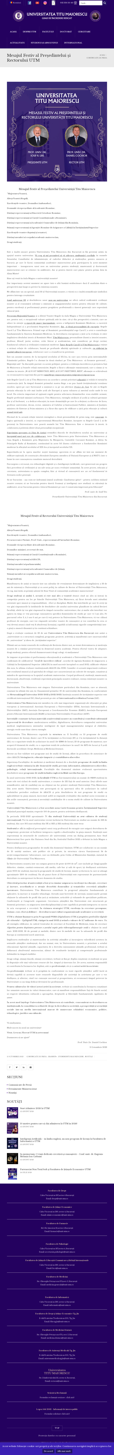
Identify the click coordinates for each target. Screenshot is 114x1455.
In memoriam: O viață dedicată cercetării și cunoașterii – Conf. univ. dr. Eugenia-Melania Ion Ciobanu (61, 1155)
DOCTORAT (66, 32)
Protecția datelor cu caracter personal (57, 1435)
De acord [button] (48, 1451)
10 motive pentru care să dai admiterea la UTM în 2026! (48, 1123)
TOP (57, 1428)
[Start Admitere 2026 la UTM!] (12, 1112)
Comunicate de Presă (36, 1057)
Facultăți (48, 32)
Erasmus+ (52, 1057)
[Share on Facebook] (10, 1067)
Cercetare (84, 32)
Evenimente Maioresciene (71, 1057)
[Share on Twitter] (16, 1067)
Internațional (73, 43)
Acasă (13, 32)
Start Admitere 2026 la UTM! (35, 1108)
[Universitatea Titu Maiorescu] (57, 16)
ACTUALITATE (17, 43)
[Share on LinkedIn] (23, 1067)
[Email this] (30, 1067)
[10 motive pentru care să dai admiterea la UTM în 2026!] (12, 1128)
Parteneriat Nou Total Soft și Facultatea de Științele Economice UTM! (55, 1169)
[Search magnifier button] (104, 3)
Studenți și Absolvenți (44, 43)
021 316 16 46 (67, 3)
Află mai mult (64, 1451)
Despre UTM (29, 32)
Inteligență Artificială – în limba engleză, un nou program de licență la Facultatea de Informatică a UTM (63, 1140)
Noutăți (89, 1057)
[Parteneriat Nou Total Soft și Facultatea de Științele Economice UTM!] (12, 1173)
